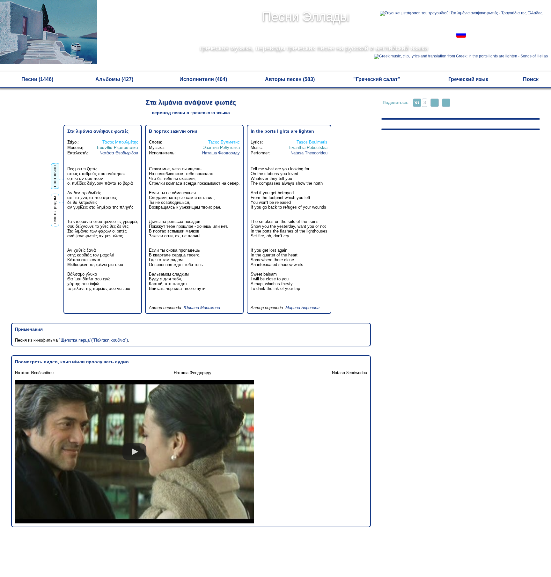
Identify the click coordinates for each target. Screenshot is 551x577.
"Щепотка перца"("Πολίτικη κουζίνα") (93, 340)
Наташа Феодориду (221, 153)
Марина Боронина (302, 307)
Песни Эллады (305, 17)
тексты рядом (54, 210)
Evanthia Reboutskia (308, 147)
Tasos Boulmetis (312, 142)
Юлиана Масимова (202, 307)
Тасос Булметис (224, 142)
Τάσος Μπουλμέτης (120, 142)
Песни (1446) (37, 79)
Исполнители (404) (203, 79)
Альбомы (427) (114, 79)
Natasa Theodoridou (308, 153)
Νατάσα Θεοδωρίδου (118, 153)
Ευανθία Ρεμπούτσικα (117, 147)
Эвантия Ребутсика (221, 147)
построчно (54, 176)
